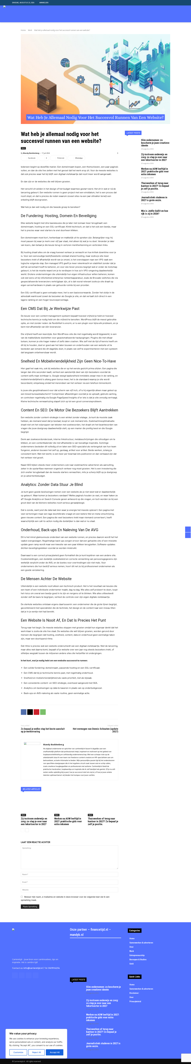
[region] (36, 1043)
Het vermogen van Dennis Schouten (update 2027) (95, 730)
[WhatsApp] (43, 712)
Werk (30, 30)
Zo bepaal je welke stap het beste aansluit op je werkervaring (43, 730)
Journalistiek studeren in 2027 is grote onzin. (154, 199)
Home (23, 30)
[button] (177, 3)
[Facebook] (23, 712)
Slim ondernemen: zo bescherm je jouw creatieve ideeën (155, 143)
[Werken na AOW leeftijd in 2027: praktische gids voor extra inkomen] (69, 805)
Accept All (54, 1052)
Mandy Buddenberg (31, 153)
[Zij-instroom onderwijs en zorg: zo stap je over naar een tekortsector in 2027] (36, 805)
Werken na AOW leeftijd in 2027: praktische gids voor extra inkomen (68, 821)
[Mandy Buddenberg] (32, 759)
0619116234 (54, 968)
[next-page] (27, 830)
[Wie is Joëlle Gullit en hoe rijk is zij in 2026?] (132, 214)
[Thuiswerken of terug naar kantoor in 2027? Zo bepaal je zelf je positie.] (103, 805)
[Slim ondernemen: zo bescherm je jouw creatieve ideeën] (132, 143)
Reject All (36, 1052)
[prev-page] (22, 830)
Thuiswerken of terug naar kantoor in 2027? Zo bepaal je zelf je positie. (103, 821)
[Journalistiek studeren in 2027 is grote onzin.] (132, 201)
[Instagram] (173, 14)
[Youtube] (186, 14)
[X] (177, 14)
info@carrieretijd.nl (33, 968)
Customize (18, 1052)
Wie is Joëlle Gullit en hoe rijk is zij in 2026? (154, 212)
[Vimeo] (181, 14)
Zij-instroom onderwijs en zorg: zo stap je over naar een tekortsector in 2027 (34, 821)
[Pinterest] (36, 712)
